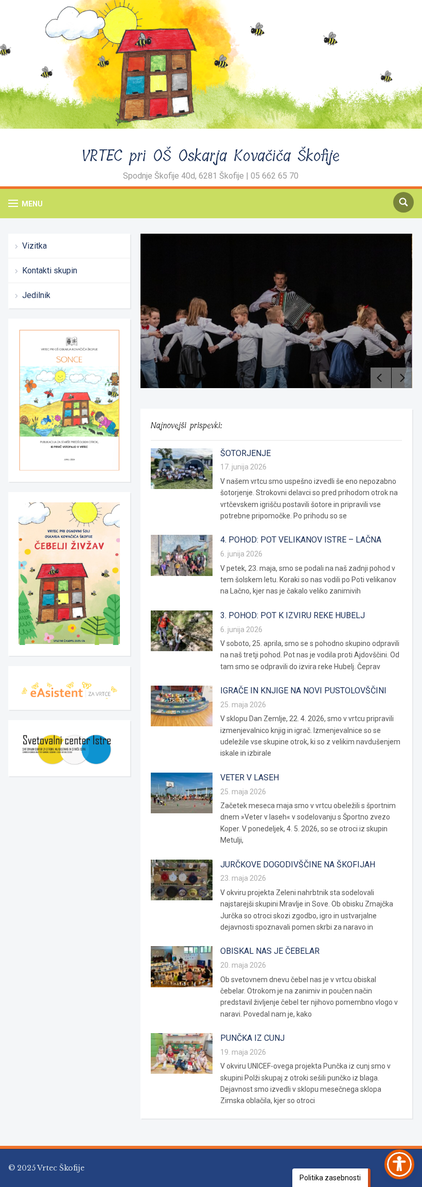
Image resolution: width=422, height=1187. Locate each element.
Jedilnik (36, 295)
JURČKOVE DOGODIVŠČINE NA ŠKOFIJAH (297, 864)
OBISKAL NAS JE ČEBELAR (270, 951)
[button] (25, 203)
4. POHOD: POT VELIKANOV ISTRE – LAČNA (300, 540)
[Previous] (381, 378)
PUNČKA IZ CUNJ (252, 1038)
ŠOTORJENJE (245, 453)
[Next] (402, 378)
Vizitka (34, 246)
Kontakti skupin (49, 270)
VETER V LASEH (249, 777)
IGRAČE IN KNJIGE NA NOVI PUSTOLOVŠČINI (303, 690)
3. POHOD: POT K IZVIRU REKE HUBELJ (292, 615)
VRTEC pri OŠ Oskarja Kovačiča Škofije (210, 156)
